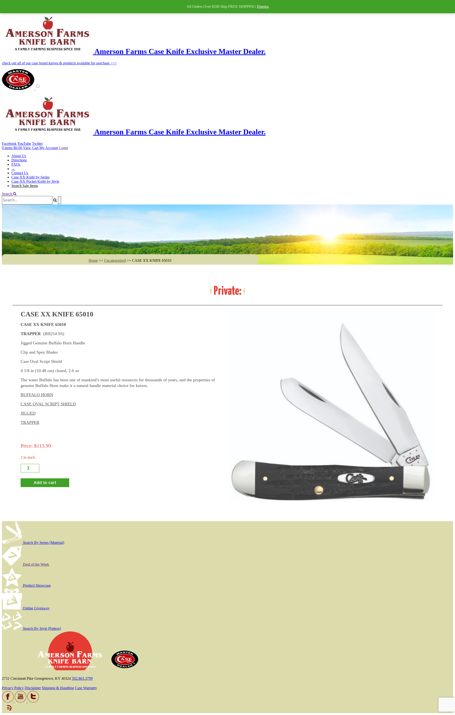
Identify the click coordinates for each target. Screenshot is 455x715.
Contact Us (19, 173)
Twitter (37, 144)
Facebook (9, 144)
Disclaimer (33, 688)
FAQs (15, 164)
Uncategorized (115, 260)
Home (93, 260)
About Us (18, 156)
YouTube (24, 144)
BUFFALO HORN (37, 394)
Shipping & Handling (58, 688)
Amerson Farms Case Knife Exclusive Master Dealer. (179, 51)
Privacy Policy (13, 688)
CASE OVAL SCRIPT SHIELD (48, 404)
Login (63, 148)
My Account (48, 148)
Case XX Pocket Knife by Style (35, 181)
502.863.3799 (82, 678)
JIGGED (28, 413)
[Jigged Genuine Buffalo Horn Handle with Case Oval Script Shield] (331, 406)
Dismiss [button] (263, 6)
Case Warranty (86, 688)
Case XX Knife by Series (30, 177)
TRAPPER (30, 422)
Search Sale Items (24, 186)
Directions (19, 160)
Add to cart (45, 482)
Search (7, 194)
